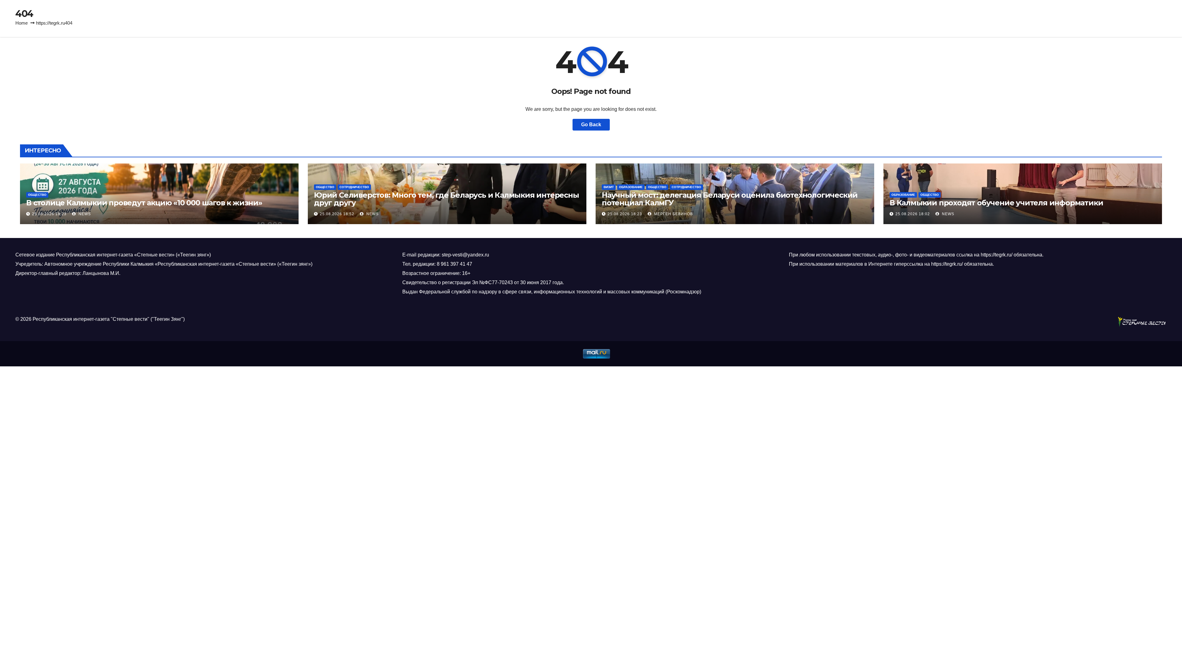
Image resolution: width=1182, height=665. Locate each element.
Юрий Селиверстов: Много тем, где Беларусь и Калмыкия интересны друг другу (446, 199)
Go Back (591, 124)
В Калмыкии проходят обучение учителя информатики (996, 202)
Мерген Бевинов (673, 214)
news (84, 214)
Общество (37, 194)
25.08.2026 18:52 (337, 214)
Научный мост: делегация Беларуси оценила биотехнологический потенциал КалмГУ (730, 199)
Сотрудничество (354, 187)
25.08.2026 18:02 (912, 214)
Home (21, 23)
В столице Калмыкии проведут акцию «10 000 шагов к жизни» (144, 202)
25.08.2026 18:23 (625, 214)
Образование (631, 187)
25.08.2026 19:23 (49, 214)
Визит (609, 187)
